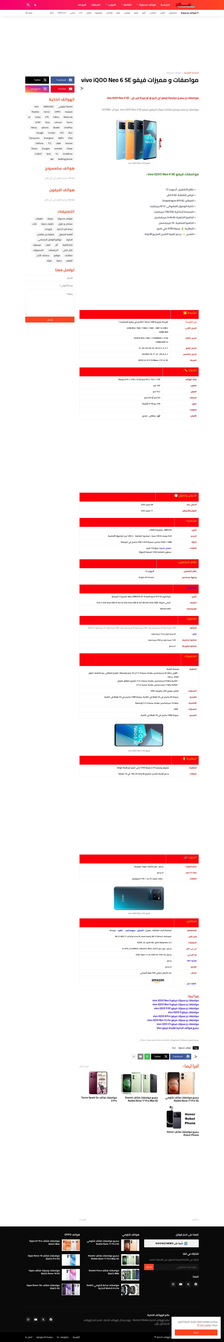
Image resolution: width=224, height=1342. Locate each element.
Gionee (68, 143)
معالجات (68, 255)
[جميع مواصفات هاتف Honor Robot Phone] (180, 1117)
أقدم (83, 1219)
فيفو (136, 13)
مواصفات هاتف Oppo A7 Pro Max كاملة (44, 1242)
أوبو (143, 13)
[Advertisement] (112, 44)
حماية (59, 260)
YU (57, 154)
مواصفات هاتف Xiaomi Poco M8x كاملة (104, 1272)
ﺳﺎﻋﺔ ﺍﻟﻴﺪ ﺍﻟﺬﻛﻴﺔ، (64, 229)
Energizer (49, 138)
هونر (118, 13)
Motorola (68, 117)
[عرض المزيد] (134, 1057)
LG (29, 117)
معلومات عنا (63, 1337)
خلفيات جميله (47, 224)
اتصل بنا (28, 1337)
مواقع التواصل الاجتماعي (49, 239)
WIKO (61, 138)
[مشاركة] (82, 88)
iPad (70, 138)
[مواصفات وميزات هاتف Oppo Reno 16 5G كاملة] (71, 1274)
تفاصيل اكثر (205, 1325)
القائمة (127, 5)
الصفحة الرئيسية (191, 73)
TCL (49, 143)
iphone (45, 127)
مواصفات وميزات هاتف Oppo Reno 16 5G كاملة (44, 1272)
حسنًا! (196, 1332)
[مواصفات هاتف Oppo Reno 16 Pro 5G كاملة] (71, 1260)
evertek (58, 148)
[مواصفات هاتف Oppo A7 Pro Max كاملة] (71, 1245)
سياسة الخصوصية (44, 1337)
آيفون (162, 13)
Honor (47, 112)
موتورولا (98, 13)
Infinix (56, 117)
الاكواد (69, 239)
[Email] (140, 1057)
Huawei (68, 112)
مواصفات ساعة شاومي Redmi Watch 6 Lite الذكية (103, 1287)
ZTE (80, 13)
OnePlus (62, 13)
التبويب (112, 5)
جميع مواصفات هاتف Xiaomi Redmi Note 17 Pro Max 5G (141, 1099)
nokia (38, 117)
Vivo (174, 1048)
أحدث (194, 1219)
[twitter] (188, 1284)
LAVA (58, 143)
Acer (49, 154)
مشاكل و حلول (65, 224)
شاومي (152, 13)
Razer (34, 148)
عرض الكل (84, 1066)
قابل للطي (67, 250)
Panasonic (34, 138)
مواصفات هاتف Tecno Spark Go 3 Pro (99, 1099)
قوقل (88, 13)
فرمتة (50, 218)
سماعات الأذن (43, 255)
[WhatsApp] (147, 1057)
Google (39, 133)
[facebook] (196, 1284)
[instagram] (173, 1284)
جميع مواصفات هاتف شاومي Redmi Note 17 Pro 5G (182, 1099)
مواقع (57, 255)
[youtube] (181, 1284)
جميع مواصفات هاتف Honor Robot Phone (183, 1133)
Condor (51, 133)
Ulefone (39, 143)
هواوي (127, 13)
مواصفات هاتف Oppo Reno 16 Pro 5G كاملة (44, 1257)
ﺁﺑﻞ (56, 245)
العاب (47, 245)
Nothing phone (65, 159)
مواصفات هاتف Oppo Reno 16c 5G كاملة (43, 1287)
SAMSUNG (48, 106)
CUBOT (38, 154)
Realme (35, 112)
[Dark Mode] (35, 5)
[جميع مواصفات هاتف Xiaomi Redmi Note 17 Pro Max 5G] (139, 1082)
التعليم (69, 260)
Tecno (69, 122)
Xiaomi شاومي (65, 106)
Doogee (46, 148)
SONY (38, 122)
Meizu (34, 127)
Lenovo (58, 122)
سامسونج (173, 13)
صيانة (49, 260)
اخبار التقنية (67, 245)
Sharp (69, 148)
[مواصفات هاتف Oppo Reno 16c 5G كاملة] (71, 1289)
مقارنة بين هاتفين (45, 234)
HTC (62, 133)
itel (52, 159)
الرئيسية (165, 5)
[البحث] (28, 5)
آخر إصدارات (53, 250)
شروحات (82, 5)
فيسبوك (37, 245)
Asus (47, 122)
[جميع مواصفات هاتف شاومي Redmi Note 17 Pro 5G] (180, 1082)
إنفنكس (109, 13)
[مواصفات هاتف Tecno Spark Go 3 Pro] (98, 1082)
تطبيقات (95, 5)
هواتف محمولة (147, 5)
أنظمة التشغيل (65, 234)
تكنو (52, 13)
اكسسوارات (38, 250)
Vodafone (67, 154)
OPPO (58, 112)
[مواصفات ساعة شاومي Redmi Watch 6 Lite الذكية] (130, 1289)
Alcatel (56, 127)
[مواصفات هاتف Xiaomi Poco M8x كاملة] (130, 1274)
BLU (70, 133)
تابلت (34, 224)
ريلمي (72, 13)
